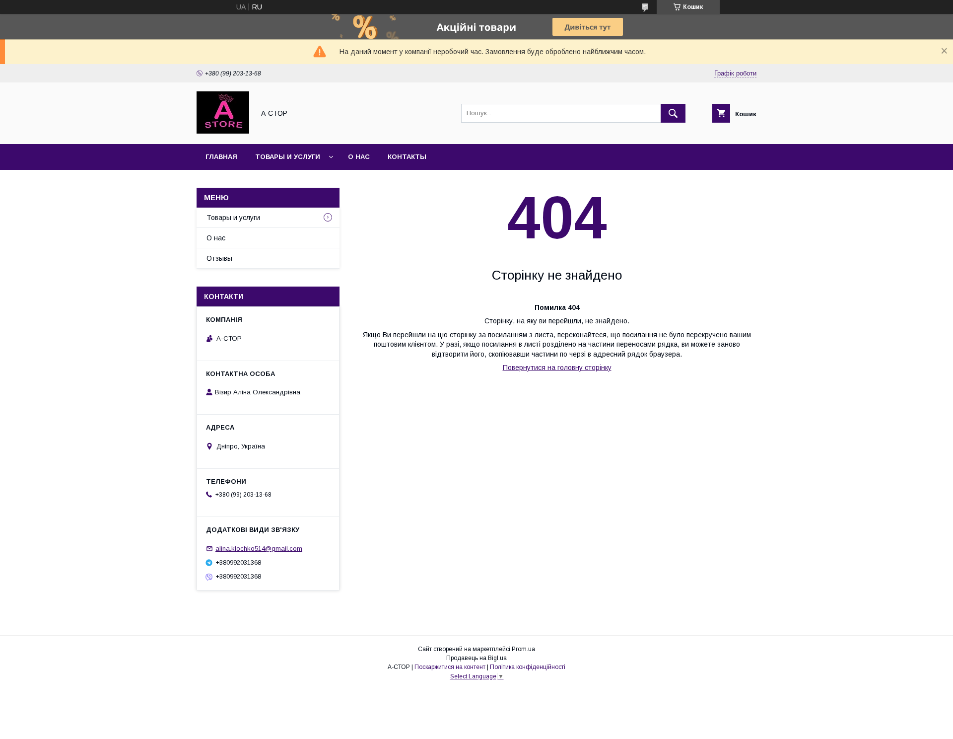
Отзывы (219, 258)
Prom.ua (523, 649)
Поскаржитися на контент (449, 667)
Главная (221, 156)
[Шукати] (673, 113)
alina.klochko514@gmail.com (258, 548)
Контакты (407, 156)
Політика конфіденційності (527, 667)
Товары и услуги (287, 156)
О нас (359, 156)
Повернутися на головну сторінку (557, 367)
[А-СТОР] (223, 131)
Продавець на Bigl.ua (476, 658)
